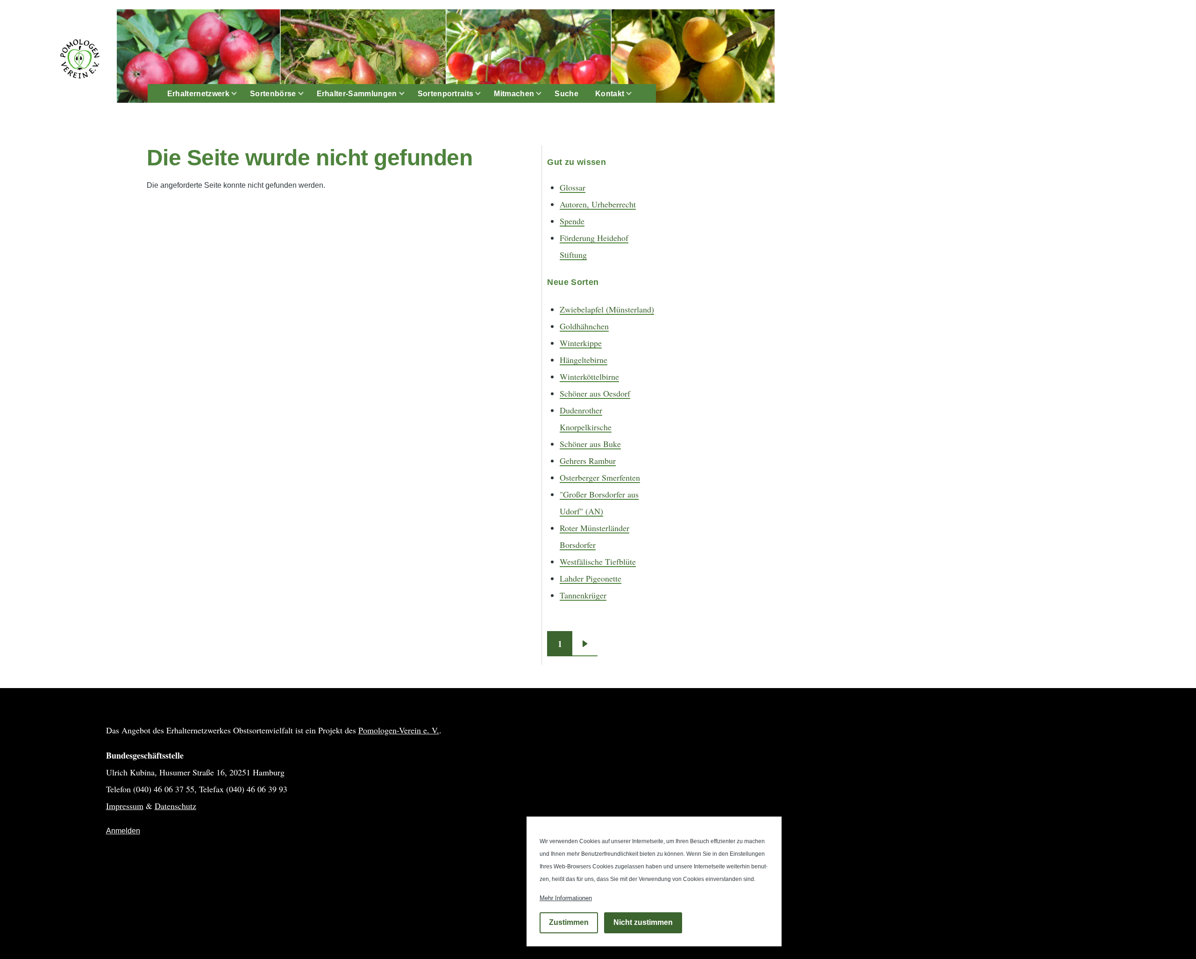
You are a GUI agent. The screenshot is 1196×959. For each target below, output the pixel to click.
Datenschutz (175, 805)
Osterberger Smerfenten (600, 477)
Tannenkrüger (583, 595)
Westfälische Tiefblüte (598, 561)
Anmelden (123, 831)
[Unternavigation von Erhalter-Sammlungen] (407, 94)
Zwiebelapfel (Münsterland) (607, 309)
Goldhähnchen (584, 326)
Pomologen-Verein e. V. (398, 730)
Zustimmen (569, 923)
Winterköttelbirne (589, 376)
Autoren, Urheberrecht (598, 204)
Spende (572, 221)
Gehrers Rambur (588, 460)
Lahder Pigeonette (590, 578)
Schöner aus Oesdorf (595, 393)
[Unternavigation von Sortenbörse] (306, 94)
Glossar (572, 187)
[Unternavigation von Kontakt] (634, 94)
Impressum (124, 805)
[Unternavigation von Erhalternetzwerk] (239, 94)
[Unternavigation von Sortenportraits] (483, 94)
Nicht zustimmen (643, 923)
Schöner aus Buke (590, 443)
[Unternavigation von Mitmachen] (544, 94)
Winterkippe (581, 342)
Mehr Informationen (566, 898)
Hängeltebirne (583, 359)
